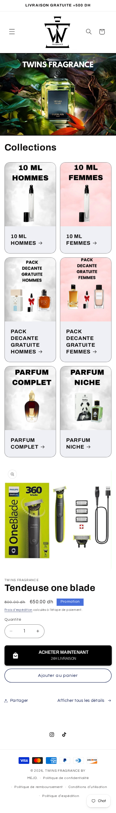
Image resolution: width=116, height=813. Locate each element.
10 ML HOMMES (23, 239)
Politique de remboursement (38, 787)
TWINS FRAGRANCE (62, 770)
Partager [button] (19, 700)
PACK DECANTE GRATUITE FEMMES (80, 341)
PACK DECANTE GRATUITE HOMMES (25, 341)
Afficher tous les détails (80, 700)
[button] (11, 31)
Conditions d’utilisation (87, 787)
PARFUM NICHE (78, 443)
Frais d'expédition (18, 609)
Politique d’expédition (60, 796)
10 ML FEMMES (78, 239)
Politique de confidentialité (66, 778)
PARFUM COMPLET (25, 443)
